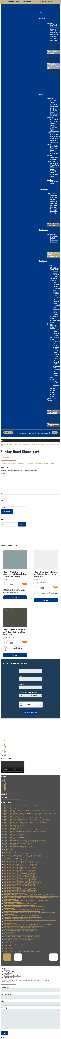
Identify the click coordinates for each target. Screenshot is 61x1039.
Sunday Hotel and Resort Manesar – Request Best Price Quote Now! (22, 936)
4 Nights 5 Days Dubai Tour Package (14, 828)
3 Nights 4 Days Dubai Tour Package (14, 811)
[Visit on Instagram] (5, 750)
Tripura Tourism (54, 142)
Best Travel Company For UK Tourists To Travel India (18, 861)
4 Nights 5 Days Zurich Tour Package (14, 837)
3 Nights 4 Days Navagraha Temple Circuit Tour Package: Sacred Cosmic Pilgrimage (27, 814)
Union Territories (51, 161)
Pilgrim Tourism (54, 236)
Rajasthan (38, 579)
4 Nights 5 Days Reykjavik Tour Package (15, 834)
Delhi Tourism (53, 116)
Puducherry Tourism (53, 172)
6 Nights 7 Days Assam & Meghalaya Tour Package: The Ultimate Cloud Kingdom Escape (14, 631)
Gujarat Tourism (54, 146)
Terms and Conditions (10, 941)
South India (50, 118)
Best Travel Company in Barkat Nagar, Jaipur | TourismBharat (20, 881)
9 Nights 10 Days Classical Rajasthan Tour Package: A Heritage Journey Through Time (46, 574)
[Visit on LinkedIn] (5, 752)
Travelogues (53, 36)
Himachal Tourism (54, 106)
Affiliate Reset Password (10, 852)
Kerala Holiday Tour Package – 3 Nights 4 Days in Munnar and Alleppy (23, 917)
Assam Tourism (54, 135)
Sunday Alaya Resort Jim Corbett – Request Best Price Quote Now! (22, 935)
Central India (50, 180)
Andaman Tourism (54, 165)
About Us (6, 968)
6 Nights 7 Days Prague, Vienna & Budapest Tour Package (19, 843)
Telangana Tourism (54, 131)
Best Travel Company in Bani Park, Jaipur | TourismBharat (19, 876)
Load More (3, 516)
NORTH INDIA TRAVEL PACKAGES (54, 268)
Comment (3, 473)
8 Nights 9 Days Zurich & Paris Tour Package (16, 847)
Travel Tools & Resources (42, 433)
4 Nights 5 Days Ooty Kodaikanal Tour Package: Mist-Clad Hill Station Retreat (25, 831)
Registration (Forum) (9, 932)
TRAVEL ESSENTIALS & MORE (8, 432)
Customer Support (9, 908)
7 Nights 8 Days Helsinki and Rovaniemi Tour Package (18, 844)
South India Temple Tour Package (56, 284)
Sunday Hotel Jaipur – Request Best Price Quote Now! (18, 938)
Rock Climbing (53, 201)
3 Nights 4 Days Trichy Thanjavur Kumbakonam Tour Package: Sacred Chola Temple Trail (28, 819)
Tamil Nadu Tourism (53, 124)
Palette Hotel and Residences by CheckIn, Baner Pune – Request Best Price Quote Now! (27, 924)
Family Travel (53, 40)
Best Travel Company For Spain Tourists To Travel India (19, 860)
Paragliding (53, 213)
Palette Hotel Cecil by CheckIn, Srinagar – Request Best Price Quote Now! (24, 926)
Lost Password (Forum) (10, 923)
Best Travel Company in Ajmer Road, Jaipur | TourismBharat (20, 867)
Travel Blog (53, 31)
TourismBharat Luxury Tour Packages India (15, 944)
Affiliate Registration (9, 851)
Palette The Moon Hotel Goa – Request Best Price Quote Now (21, 930)
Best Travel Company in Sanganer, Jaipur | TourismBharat (19, 891)
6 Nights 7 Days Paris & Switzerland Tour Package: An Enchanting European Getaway (27, 841)
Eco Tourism (53, 238)
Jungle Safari (53, 205)
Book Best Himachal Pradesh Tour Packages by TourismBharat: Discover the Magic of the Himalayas (31, 896)
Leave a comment (21, 458)
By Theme (49, 324)
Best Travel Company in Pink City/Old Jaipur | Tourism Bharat (20, 890)
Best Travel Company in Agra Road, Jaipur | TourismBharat (20, 866)
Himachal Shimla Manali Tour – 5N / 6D (56, 274)
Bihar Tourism (53, 159)
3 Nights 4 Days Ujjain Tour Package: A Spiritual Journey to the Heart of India (25, 822)
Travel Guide (42, 19)
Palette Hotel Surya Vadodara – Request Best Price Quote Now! (21, 927)
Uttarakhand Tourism (53, 101)
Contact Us (7, 970)
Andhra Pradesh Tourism (54, 128)
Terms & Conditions (9, 971)
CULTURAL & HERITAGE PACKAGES (53, 390)
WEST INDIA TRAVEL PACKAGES (55, 321)
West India (49, 144)
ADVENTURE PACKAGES (53, 378)
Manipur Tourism (54, 140)
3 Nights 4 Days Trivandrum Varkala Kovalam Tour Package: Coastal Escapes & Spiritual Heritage (30, 820)
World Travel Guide (55, 27)
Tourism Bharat (12, 458)
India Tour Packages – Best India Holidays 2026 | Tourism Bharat (21, 915)
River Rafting (53, 203)
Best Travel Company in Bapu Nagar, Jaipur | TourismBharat (20, 879)
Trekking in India (54, 196)
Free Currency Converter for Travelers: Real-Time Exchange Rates (22, 911)
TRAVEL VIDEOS (55, 432)
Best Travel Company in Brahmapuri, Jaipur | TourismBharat (20, 884)
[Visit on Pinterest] (5, 755)
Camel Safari (53, 209)
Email (2, 500)
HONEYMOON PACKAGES (53, 327)
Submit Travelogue (22, 433)
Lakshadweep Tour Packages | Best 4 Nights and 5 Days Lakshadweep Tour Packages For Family (56, 306)
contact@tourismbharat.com (12, 799)
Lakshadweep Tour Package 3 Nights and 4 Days (56, 292)
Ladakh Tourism (54, 163)
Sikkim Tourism (54, 157)
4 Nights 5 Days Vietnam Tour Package (14, 835)
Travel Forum (31, 433)
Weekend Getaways (55, 33)
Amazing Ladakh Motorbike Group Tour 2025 (16, 854)
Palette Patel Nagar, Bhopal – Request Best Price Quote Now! (20, 929)
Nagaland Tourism (54, 138)
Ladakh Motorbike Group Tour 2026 (56, 384)
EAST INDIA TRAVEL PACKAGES (54, 317)
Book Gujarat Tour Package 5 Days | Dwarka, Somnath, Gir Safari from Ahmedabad (26, 900)
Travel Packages (43, 261)
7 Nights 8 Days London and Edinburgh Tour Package (18, 846)
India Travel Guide (54, 25)
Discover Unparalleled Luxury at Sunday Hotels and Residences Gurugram (24, 909)
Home (40, 12)
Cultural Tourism (54, 240)
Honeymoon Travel (54, 34)
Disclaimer (7, 974)
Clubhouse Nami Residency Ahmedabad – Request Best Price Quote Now (24, 906)
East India (49, 155)
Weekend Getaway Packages (51, 399)
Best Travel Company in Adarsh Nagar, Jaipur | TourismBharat (20, 864)
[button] (40, 5)
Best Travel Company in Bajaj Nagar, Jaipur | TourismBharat (20, 875)
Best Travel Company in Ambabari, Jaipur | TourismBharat (19, 870)
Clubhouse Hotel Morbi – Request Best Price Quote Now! (19, 905)
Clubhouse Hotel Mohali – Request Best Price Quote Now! (20, 903)
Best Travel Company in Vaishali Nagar (14, 893)
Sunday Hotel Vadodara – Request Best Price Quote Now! (19, 939)
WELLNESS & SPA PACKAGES (54, 395)
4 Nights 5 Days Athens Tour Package (14, 825)
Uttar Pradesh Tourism (53, 111)
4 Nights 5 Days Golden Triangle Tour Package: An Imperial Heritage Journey (25, 829)
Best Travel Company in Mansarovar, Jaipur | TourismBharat (20, 888)
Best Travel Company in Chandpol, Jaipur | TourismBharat (19, 885)
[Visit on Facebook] (4, 745)
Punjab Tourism (54, 114)
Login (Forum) (7, 921)
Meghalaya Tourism (55, 136)
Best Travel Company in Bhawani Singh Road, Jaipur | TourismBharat (22, 882)
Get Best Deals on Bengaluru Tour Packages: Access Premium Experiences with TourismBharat (29, 912)
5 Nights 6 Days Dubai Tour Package (14, 838)
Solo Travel (53, 38)
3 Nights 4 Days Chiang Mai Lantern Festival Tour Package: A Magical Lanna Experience (27, 810)
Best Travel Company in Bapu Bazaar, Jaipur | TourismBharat (20, 878)
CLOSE (2, 1037)
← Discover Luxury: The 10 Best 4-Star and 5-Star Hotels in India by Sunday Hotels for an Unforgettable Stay (27, 463)
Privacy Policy (8, 973)
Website (3, 507)
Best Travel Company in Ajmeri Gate (14, 869)
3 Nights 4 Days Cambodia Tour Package (15, 808)
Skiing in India (53, 197)
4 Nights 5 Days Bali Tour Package (13, 826)
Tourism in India (43, 94)
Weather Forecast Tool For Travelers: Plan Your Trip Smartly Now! (22, 951)
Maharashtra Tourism (53, 149)
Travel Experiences (43, 230)
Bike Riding (53, 199)
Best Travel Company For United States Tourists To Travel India (21, 863)
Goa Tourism (53, 152)
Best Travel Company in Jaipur (12, 887)
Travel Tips (53, 29)
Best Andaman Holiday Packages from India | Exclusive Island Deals (22, 855)
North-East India (51, 133)
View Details (15, 597)
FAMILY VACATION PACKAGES (54, 338)
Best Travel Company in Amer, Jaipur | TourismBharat (18, 872)
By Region (49, 265)
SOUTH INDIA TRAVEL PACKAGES (54, 279)
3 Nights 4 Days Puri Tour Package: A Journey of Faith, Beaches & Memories (24, 817)
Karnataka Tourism (54, 121)
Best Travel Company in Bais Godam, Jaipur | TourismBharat (20, 873)
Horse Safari (53, 207)
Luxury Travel (53, 242)
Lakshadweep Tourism (53, 168)
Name (2, 493)
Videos (6, 950)
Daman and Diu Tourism (54, 175)
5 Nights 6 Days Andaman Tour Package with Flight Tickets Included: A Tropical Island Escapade (15, 574)
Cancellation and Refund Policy (12, 902)
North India (50, 99)
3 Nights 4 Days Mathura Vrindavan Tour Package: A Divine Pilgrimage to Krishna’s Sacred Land (30, 813)
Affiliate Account (8, 849)
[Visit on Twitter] (5, 747)
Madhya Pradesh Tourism (54, 183)
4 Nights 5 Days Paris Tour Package (13, 832)
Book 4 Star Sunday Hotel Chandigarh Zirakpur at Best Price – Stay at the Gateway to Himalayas (30, 894)
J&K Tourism (53, 108)
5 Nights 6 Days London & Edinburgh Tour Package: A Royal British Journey (24, 840)
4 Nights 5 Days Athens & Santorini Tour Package (17, 823)
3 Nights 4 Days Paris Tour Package (13, 816)
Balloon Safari (53, 211)
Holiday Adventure (43, 189)
